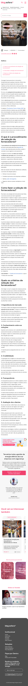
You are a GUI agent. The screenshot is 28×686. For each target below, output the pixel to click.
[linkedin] (14, 53)
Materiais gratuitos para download (14, 559)
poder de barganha (11, 179)
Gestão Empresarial (14, 7)
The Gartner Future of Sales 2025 (15, 108)
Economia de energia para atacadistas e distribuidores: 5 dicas (11, 541)
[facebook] (12, 53)
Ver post (6, 551)
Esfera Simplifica (9, 648)
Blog (6, 656)
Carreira (7, 639)
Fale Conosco (8, 640)
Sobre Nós (7, 636)
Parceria (7, 637)
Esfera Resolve (8, 647)
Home (6, 634)
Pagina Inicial (6, 7)
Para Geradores (9, 649)
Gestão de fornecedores (16, 273)
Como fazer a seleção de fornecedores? (14, 70)
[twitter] (16, 53)
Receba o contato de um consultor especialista (14, 472)
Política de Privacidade (10, 657)
